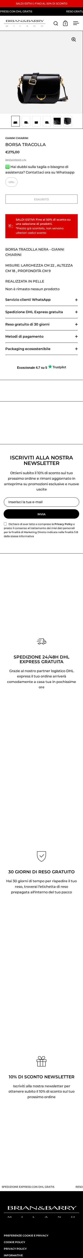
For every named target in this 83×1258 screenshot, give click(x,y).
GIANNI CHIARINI (16, 138)
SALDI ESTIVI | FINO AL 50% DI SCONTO (41, 3)
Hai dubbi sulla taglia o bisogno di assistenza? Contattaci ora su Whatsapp (39, 169)
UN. (11, 182)
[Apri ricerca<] (56, 23)
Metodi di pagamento (24, 336)
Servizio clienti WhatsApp (28, 300)
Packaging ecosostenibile (27, 349)
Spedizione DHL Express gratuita (34, 312)
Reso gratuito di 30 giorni (27, 324)
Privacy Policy (63, 524)
